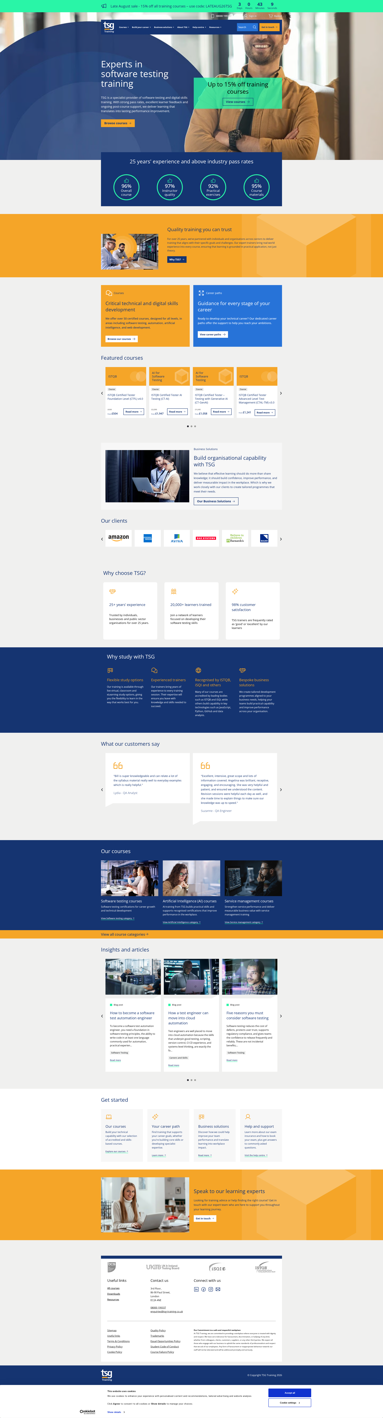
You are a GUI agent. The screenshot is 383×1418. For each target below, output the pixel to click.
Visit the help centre (255, 1155)
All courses (113, 1288)
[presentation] (102, 392)
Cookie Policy (114, 1352)
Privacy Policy (115, 1346)
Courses (123, 27)
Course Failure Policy (162, 1352)
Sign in (253, 16)
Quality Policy (158, 1330)
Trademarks (157, 1336)
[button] (188, 426)
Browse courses (115, 123)
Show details (114, 1412)
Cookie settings (288, 1402)
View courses (235, 102)
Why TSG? (175, 259)
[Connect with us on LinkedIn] (196, 1289)
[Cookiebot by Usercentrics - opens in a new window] (88, 1412)
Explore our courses (115, 1151)
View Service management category (243, 922)
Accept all (290, 1393)
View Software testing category (116, 918)
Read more (132, 411)
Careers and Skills (179, 1057)
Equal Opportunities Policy (165, 1341)
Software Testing (119, 1052)
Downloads (113, 1294)
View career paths (210, 334)
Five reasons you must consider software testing (248, 1015)
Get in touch (268, 27)
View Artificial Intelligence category (181, 922)
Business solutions (163, 27)
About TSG (182, 27)
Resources (214, 27)
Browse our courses (119, 339)
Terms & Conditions (118, 1341)
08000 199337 (223, 16)
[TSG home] (108, 27)
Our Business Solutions (214, 501)
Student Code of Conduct (165, 1346)
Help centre (198, 27)
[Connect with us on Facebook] (203, 1289)
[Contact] (218, 1289)
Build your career (140, 27)
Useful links (113, 1336)
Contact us (159, 1280)
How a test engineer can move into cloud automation (188, 1017)
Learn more (158, 1155)
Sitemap (112, 1330)
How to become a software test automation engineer (132, 1015)
